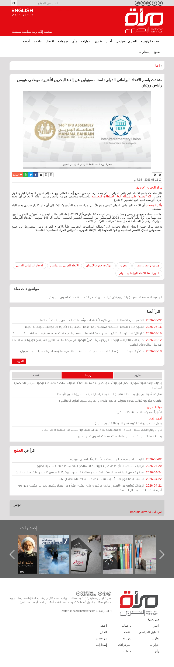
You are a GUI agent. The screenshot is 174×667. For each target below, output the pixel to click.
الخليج (157, 51)
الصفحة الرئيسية (151, 41)
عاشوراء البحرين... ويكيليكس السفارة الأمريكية (58, 545)
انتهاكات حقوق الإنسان (99, 265)
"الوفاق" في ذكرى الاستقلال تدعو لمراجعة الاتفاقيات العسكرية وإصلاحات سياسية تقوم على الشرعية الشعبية (87, 333)
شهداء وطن (26, 540)
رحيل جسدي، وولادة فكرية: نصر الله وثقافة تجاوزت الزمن (128, 420)
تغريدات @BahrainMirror (146, 512)
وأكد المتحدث (154, 205)
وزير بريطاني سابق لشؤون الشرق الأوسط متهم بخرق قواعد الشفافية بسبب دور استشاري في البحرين (101, 429)
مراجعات (101, 638)
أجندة (26, 41)
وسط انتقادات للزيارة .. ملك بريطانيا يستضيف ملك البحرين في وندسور (120, 436)
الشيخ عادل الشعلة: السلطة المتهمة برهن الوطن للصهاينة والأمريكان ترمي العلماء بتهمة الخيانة (93, 326)
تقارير (98, 41)
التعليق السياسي (126, 41)
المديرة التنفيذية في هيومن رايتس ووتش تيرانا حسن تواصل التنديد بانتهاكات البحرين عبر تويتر (105, 297)
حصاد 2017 (90, 540)
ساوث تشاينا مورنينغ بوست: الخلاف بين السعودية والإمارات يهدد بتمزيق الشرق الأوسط (109, 394)
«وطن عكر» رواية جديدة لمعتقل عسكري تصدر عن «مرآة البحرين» (122, 547)
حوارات (85, 41)
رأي (74, 41)
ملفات (38, 41)
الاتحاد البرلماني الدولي (29, 265)
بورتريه (126, 638)
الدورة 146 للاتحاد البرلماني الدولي (139, 273)
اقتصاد (50, 41)
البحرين (124, 265)
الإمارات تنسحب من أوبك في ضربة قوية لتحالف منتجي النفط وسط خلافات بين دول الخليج (99, 465)
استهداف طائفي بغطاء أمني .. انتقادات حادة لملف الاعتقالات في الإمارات (110, 479)
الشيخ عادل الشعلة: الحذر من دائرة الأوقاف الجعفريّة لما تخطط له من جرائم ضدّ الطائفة (100, 320)
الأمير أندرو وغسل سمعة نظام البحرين (138, 409)
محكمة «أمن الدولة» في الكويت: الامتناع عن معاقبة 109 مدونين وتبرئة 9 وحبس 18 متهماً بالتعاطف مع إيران (89, 472)
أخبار (109, 41)
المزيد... (19, 361)
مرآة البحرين (144, 21)
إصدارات (144, 51)
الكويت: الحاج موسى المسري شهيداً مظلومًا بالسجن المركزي (116, 459)
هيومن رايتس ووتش (147, 265)
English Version (22, 12)
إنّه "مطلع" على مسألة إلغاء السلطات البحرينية (121, 196)
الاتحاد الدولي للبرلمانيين (64, 265)
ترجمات (63, 41)
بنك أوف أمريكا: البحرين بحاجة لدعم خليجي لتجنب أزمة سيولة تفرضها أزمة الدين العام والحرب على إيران (91, 351)
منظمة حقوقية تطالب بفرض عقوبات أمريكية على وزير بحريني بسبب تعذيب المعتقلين (110, 400)
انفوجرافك (124, 644)
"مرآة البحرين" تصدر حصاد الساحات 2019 (153, 545)
